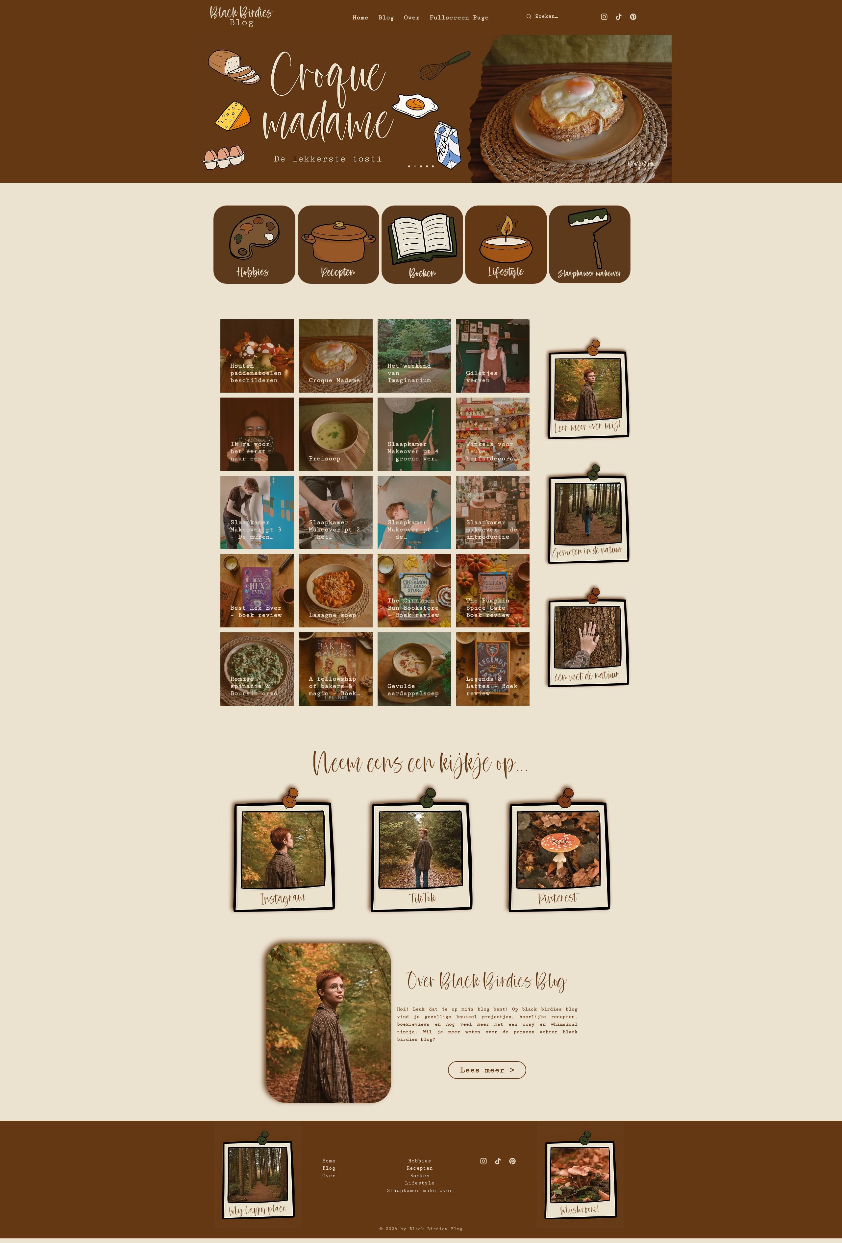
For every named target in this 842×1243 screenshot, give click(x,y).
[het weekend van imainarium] (421, 166)
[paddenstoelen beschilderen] (409, 166)
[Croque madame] (415, 166)
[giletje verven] (427, 166)
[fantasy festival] (433, 166)
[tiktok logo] (618, 16)
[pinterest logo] (633, 16)
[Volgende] (806, 108)
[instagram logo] (604, 16)
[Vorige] (36, 108)
